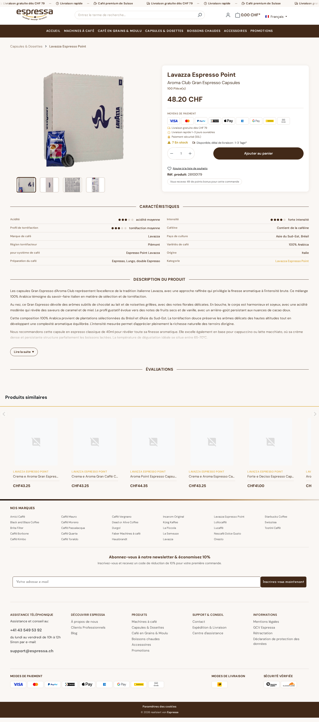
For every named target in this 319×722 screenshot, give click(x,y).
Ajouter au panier (258, 153)
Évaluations (159, 369)
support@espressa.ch (31, 651)
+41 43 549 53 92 (26, 630)
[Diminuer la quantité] (171, 153)
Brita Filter (16, 528)
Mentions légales (266, 621)
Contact (198, 621)
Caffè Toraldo (69, 539)
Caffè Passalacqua (73, 528)
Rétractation (263, 633)
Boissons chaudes (146, 639)
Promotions (141, 650)
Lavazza (168, 539)
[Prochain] (153, 120)
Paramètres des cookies (159, 706)
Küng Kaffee (170, 522)
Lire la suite (22, 352)
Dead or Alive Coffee (125, 522)
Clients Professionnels (88, 627)
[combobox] (135, 15)
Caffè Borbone (19, 533)
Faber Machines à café (126, 533)
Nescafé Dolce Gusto (227, 533)
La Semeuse (171, 533)
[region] (84, 128)
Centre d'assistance (207, 633)
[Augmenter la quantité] (190, 153)
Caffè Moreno (70, 522)
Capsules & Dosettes (148, 627)
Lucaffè (218, 528)
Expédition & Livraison (209, 627)
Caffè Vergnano (122, 516)
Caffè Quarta (69, 533)
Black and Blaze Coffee (24, 522)
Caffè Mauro (69, 516)
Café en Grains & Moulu (150, 633)
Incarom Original (173, 516)
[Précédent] (13, 120)
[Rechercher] (200, 15)
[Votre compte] (228, 15)
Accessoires (141, 644)
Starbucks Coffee (276, 516)
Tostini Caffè (273, 528)
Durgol (116, 528)
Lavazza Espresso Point (292, 261)
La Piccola (169, 528)
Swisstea (270, 522)
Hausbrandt (119, 539)
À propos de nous (84, 621)
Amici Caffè (17, 516)
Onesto (219, 539)
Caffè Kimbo (18, 539)
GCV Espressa (264, 627)
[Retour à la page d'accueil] (34, 15)
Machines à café (144, 621)
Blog (74, 633)
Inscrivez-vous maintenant (283, 582)
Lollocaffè (220, 522)
